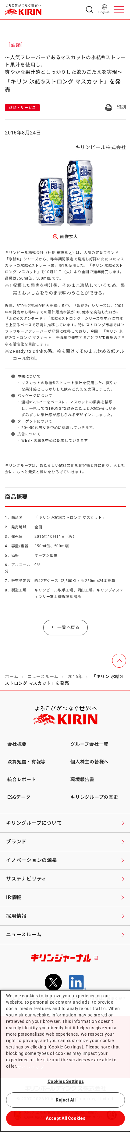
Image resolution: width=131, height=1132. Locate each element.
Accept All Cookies (65, 1118)
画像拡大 (69, 236)
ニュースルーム (42, 676)
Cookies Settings (66, 1081)
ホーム (11, 676)
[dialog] (65, 1061)
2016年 (75, 676)
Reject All (66, 1100)
